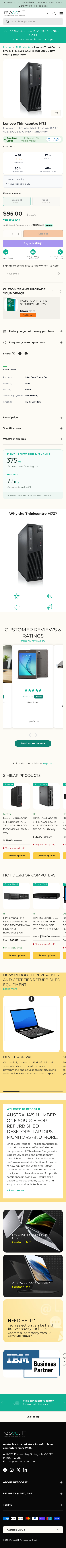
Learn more (10, 988)
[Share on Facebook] (20, 354)
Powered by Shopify (29, 1540)
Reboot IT (14, 1540)
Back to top (33, 1416)
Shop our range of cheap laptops (33, 39)
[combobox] (33, 21)
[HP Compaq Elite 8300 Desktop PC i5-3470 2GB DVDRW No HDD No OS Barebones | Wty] (16, 896)
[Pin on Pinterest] (26, 354)
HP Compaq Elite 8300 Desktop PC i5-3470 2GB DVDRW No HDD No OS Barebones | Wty (16, 925)
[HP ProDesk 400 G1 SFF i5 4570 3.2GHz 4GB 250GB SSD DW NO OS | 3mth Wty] (46, 796)
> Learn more (15, 1190)
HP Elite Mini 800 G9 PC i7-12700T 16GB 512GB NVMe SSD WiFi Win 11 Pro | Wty (45, 923)
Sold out (43, 233)
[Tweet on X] (14, 354)
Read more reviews (33, 743)
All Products (23, 47)
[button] (31, 735)
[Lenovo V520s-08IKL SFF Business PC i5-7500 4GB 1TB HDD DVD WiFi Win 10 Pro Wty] (16, 796)
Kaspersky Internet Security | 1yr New (34, 302)
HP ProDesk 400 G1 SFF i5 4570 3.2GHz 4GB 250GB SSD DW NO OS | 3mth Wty (45, 824)
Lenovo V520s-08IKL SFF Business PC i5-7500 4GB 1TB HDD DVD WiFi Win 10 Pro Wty (16, 825)
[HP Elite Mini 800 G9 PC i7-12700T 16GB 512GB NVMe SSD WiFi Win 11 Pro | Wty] (46, 896)
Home (7, 47)
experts (48, 763)
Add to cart (28, 315)
